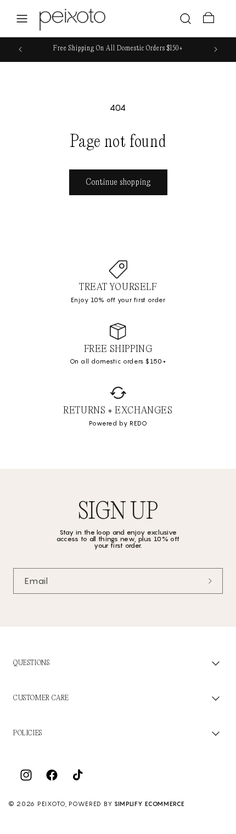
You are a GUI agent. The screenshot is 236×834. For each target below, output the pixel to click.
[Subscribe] (210, 581)
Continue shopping (118, 182)
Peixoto (51, 804)
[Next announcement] (216, 49)
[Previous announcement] (20, 49)
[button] (22, 19)
